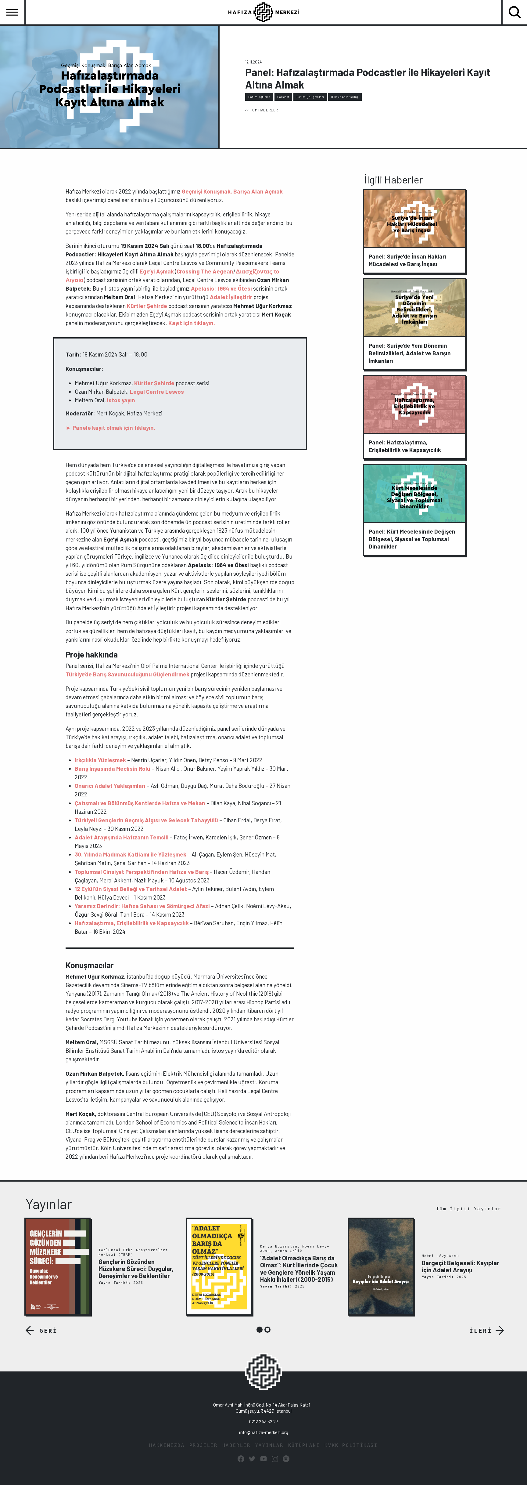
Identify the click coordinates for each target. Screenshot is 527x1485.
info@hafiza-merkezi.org (263, 1432)
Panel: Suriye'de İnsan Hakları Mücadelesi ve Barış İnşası (407, 260)
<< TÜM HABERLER (261, 110)
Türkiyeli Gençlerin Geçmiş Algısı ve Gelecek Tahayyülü (147, 820)
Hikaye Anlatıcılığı (345, 97)
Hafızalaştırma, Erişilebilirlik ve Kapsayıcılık (132, 922)
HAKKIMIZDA (167, 1445)
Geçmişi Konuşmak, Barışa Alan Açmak (232, 191)
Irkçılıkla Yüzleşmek (100, 759)
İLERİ (480, 1330)
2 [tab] (267, 1330)
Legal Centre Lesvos (157, 391)
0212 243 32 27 (263, 1421)
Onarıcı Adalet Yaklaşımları (110, 785)
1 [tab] (259, 1330)
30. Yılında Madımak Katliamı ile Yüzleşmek (130, 854)
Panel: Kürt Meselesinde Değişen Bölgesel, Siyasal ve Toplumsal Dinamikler (412, 539)
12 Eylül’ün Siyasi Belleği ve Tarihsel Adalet (131, 888)
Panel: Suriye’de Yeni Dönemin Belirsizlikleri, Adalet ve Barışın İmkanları (410, 353)
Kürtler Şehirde (147, 305)
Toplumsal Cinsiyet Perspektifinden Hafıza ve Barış (142, 871)
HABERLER (236, 1445)
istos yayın (121, 400)
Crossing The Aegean (205, 271)
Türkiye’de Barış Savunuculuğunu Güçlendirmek (127, 674)
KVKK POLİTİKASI (351, 1445)
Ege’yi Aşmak (157, 271)
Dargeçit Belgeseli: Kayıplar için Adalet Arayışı (460, 1266)
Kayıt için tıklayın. (192, 322)
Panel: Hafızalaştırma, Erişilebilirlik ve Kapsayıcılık (405, 446)
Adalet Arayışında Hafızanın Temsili (122, 837)
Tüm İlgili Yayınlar (468, 1209)
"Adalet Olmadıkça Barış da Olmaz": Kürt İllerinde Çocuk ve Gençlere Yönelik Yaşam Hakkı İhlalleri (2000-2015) (299, 1268)
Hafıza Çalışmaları (310, 97)
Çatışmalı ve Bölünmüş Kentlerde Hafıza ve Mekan (140, 802)
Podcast (283, 97)
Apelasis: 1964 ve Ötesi (222, 288)
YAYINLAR (269, 1445)
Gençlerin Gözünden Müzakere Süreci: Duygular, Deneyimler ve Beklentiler (136, 1269)
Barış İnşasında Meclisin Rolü (112, 768)
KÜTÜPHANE (304, 1445)
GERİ (48, 1330)
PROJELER (203, 1445)
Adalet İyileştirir (231, 296)
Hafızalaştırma (259, 97)
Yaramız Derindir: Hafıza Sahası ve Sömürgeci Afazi (142, 905)
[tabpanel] (102, 1266)
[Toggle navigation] (12, 12)
